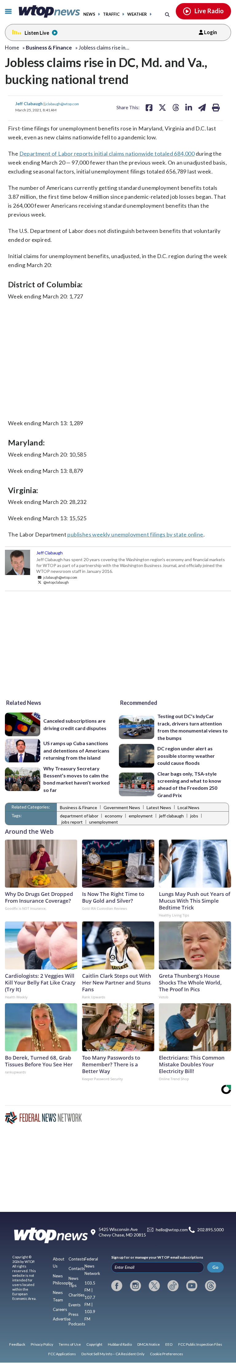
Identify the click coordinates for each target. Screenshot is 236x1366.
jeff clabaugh (171, 815)
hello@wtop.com (172, 1229)
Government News (122, 807)
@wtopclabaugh (56, 582)
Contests (77, 1258)
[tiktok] (173, 1285)
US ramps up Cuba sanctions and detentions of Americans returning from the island (76, 750)
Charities (77, 1294)
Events (75, 1304)
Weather (137, 14)
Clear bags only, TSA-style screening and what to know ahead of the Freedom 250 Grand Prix (189, 784)
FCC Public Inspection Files (200, 1344)
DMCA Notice (148, 1344)
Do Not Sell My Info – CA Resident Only (112, 1354)
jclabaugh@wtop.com (62, 104)
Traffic (111, 14)
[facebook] (116, 1285)
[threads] (210, 1285)
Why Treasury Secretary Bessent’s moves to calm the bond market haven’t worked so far (76, 779)
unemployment (103, 822)
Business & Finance (78, 807)
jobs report (72, 822)
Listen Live (37, 33)
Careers (60, 1309)
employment (141, 815)
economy (113, 815)
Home (12, 47)
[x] (154, 1285)
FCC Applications (62, 1354)
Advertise (61, 1318)
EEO (169, 1344)
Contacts (77, 1268)
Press (73, 1314)
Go (215, 1267)
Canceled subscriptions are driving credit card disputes (74, 724)
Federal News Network (92, 1266)
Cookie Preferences (166, 1354)
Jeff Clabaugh (29, 103)
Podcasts (77, 1323)
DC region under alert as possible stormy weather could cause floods (186, 755)
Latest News (159, 807)
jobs (194, 815)
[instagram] (135, 1285)
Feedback (17, 1344)
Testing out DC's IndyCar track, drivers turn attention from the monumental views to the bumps (192, 727)
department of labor (79, 815)
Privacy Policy (42, 1344)
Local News (188, 807)
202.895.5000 (210, 1229)
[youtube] (191, 1285)
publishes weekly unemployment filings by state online (135, 534)
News (89, 14)
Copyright (94, 1344)
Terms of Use (70, 1344)
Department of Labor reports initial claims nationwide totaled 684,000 (107, 153)
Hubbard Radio (120, 1344)
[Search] (167, 14)
